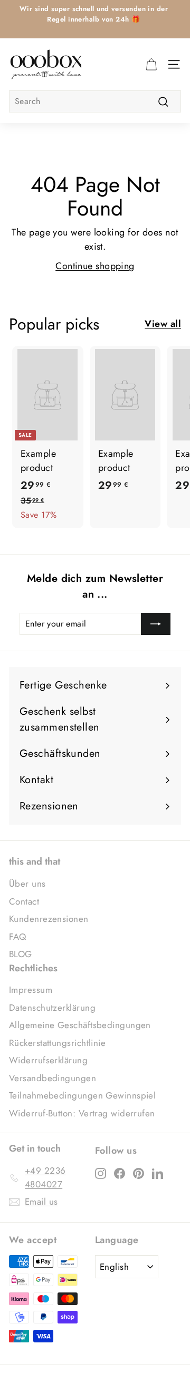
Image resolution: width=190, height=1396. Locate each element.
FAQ (17, 936)
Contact (24, 901)
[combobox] (95, 101)
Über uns (27, 883)
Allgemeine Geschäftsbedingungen (80, 1025)
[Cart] (151, 64)
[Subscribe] (155, 624)
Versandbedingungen (52, 1078)
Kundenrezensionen (49, 918)
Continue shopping (95, 266)
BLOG (20, 954)
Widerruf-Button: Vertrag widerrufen (82, 1113)
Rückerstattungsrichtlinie (57, 1042)
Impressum (30, 989)
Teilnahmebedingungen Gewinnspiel (82, 1095)
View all (163, 324)
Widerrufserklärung (48, 1060)
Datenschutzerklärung (52, 1007)
